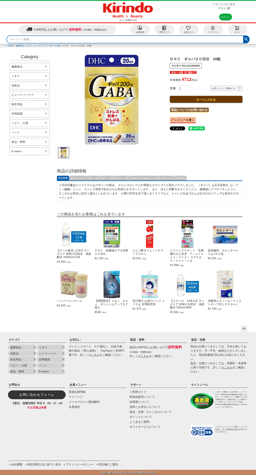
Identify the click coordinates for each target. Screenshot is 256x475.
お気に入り (189, 32)
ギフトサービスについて (145, 426)
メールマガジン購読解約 (84, 401)
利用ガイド (164, 32)
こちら (95, 354)
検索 (246, 39)
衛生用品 (17, 104)
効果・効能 (94, 178)
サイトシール (199, 384)
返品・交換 (198, 339)
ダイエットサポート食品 (50, 46)
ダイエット (31, 46)
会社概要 (16, 464)
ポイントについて (141, 416)
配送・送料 (137, 339)
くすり (15, 76)
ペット (15, 132)
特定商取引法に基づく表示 (44, 464)
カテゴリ (14, 339)
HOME (10, 46)
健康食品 (20, 46)
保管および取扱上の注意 (145, 178)
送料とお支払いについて (145, 406)
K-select (16, 151)
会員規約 (74, 406)
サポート (136, 384)
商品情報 (180, 178)
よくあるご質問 (139, 421)
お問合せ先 (167, 178)
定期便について (139, 401)
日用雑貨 (17, 113)
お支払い (75, 339)
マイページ (213, 32)
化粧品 (15, 85)
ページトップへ (244, 329)
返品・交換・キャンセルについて (151, 411)
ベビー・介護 (19, 123)
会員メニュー (78, 384)
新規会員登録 (77, 391)
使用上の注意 (77, 178)
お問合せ (14, 384)
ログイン (225, 17)
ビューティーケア (22, 94)
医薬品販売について (142, 396)
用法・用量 (108, 178)
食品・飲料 (18, 141)
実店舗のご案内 (108, 464)
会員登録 (140, 32)
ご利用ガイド (138, 391)
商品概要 (63, 178)
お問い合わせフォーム (36, 394)
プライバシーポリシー (80, 464)
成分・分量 (123, 178)
